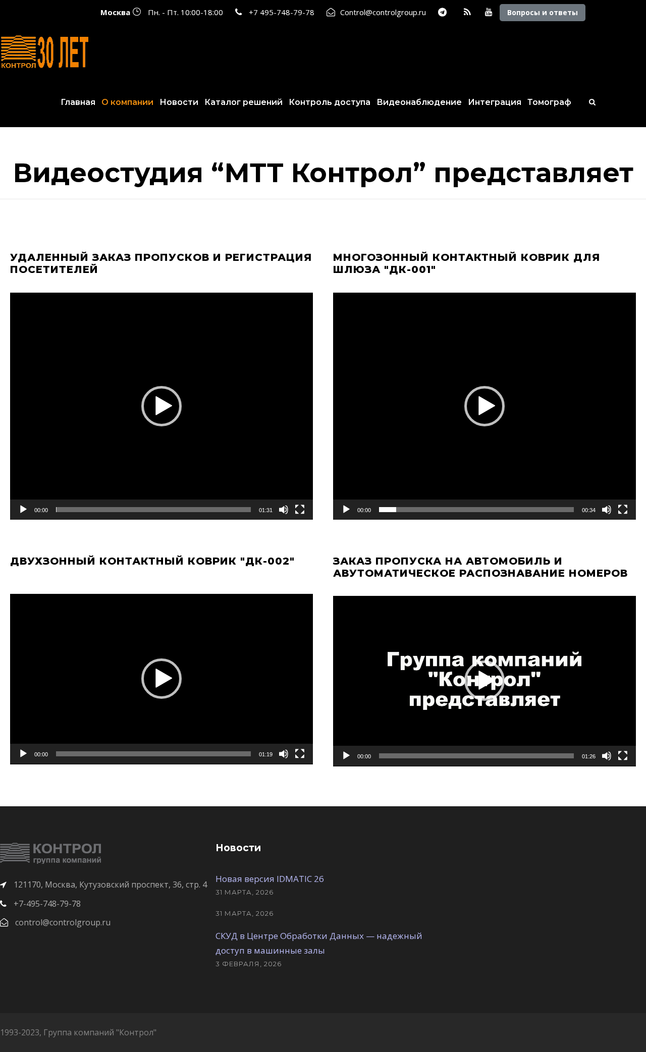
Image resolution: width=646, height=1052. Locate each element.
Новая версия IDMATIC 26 (270, 878)
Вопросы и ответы (542, 12)
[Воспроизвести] (23, 510)
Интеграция (494, 102)
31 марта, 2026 (245, 892)
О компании (127, 102)
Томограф (549, 102)
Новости (178, 102)
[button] (161, 406)
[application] (161, 406)
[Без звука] (284, 510)
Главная (78, 102)
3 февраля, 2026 (249, 964)
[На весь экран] (300, 510)
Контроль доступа (329, 102)
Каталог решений (243, 102)
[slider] (153, 509)
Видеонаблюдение (419, 102)
